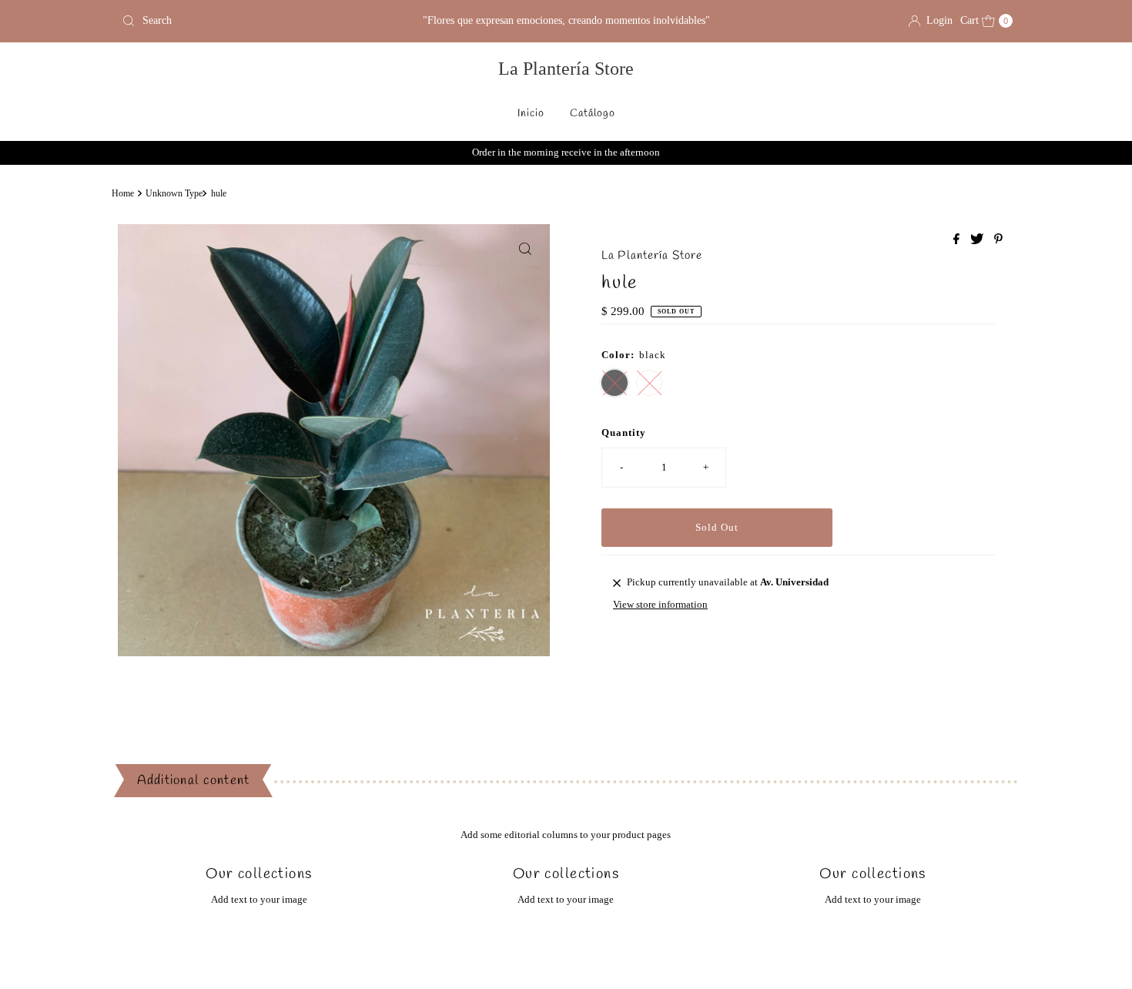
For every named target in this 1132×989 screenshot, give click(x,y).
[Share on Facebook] (958, 239)
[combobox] (261, 20)
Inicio (530, 113)
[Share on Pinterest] (998, 239)
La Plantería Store (566, 69)
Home (123, 194)
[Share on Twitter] (978, 239)
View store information (660, 604)
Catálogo (592, 113)
